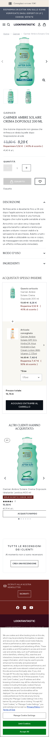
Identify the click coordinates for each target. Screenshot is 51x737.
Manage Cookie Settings (24, 715)
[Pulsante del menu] (3, 24)
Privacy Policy (33, 707)
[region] (24, 682)
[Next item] (44, 478)
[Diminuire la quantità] (7, 167)
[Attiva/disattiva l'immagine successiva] (46, 61)
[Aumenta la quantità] (26, 167)
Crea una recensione (24, 563)
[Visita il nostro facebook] (17, 607)
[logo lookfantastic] (24, 24)
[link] (39, 24)
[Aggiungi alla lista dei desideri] (40, 181)
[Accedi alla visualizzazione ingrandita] (44, 80)
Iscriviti (24, 594)
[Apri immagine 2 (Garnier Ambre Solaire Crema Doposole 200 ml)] (28, 96)
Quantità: (9, 161)
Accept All (24, 732)
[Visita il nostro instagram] (24, 607)
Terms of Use (9, 710)
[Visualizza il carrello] (44, 24)
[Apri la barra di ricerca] (8, 24)
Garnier (16, 34)
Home (6, 34)
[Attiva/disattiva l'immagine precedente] (2, 61)
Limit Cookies (24, 724)
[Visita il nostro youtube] (31, 607)
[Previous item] (5, 478)
